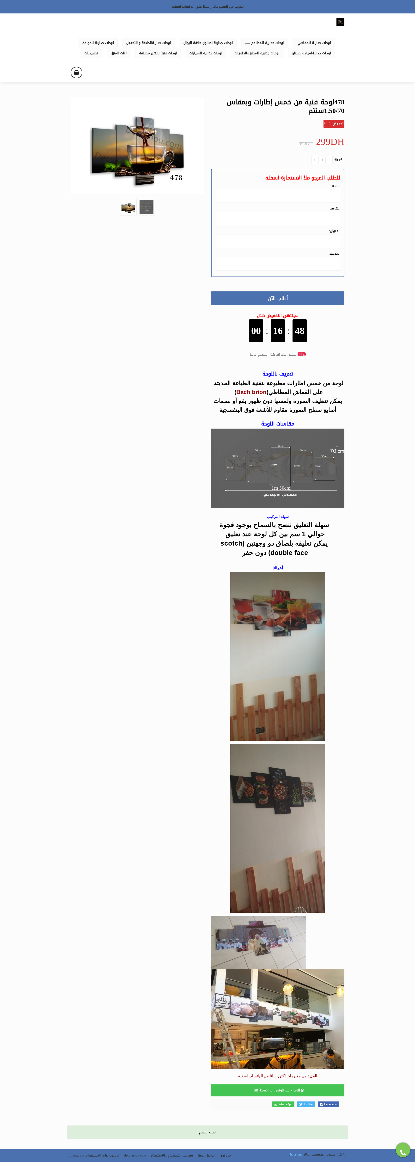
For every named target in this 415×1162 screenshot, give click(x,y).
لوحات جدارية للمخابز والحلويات (257, 53)
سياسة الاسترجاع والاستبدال (172, 1155)
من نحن (225, 1155)
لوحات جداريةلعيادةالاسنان (311, 53)
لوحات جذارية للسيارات (205, 53)
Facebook (330, 1104)
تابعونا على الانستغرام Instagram (94, 1155)
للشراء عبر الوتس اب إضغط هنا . (276, 1090)
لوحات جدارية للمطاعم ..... (264, 43)
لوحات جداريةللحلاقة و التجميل (148, 43)
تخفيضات (91, 53)
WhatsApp (285, 1104)
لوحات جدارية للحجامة (98, 43)
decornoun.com (135, 1155)
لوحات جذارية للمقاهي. (314, 43)
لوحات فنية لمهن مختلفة (158, 53)
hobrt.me (296, 1154)
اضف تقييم (207, 1132)
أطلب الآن (278, 298)
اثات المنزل (119, 53)
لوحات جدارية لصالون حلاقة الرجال (208, 43)
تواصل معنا (206, 1155)
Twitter (308, 1104)
